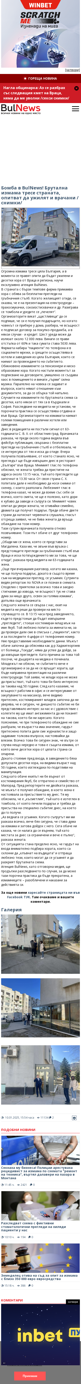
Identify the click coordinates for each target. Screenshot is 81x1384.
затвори (73, 1301)
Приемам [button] (30, 1376)
